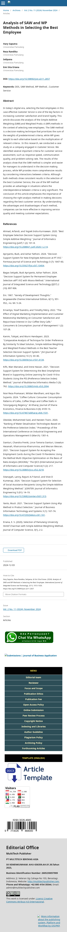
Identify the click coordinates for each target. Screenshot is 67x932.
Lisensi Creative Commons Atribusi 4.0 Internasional (29, 900)
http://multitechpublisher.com (43, 881)
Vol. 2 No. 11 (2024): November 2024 (40, 10)
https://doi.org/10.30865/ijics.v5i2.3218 (23, 469)
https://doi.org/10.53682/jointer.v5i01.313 (24, 496)
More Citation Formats (15, 594)
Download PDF (14, 550)
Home (6, 10)
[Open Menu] (3, 3)
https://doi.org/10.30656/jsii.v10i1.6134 (23, 359)
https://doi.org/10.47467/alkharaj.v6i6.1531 (25, 412)
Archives (16, 10)
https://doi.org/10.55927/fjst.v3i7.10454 (23, 265)
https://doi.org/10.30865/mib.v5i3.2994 (28, 386)
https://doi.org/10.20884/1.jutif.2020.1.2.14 (25, 246)
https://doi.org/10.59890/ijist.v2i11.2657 (29, 78)
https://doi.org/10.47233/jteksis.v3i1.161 (24, 514)
